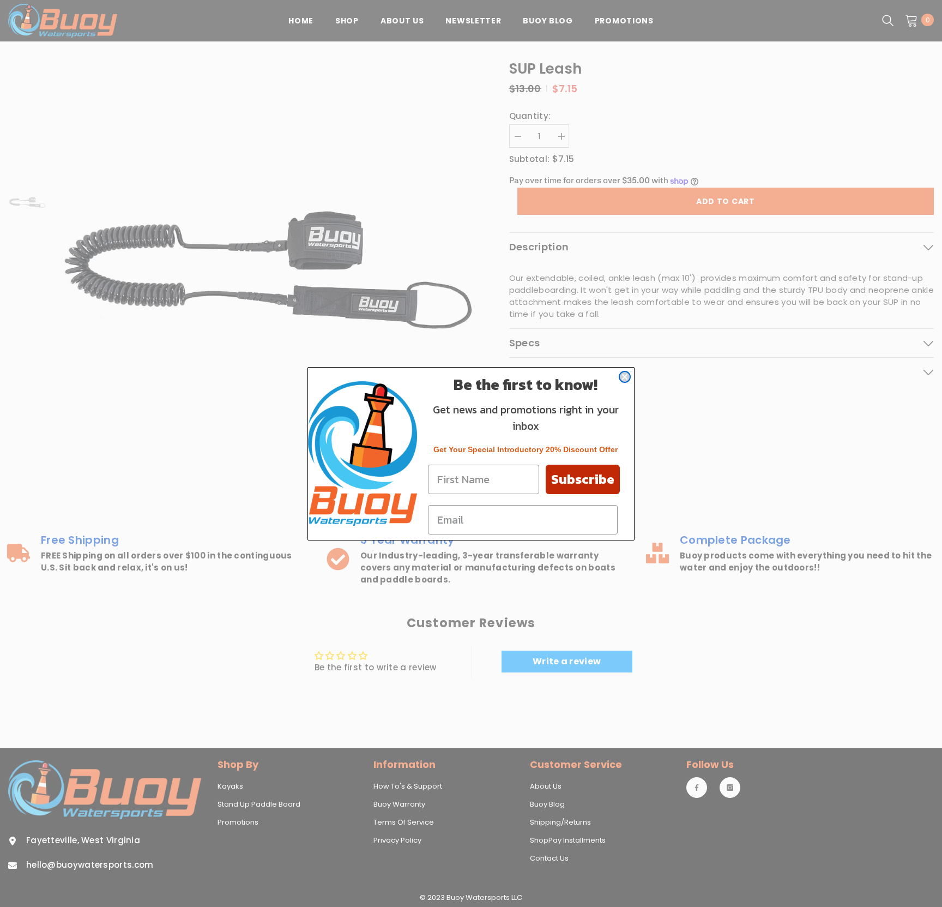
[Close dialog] (624, 376)
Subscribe (582, 479)
